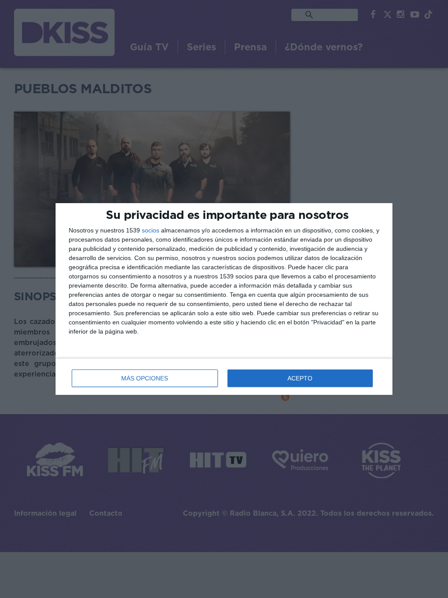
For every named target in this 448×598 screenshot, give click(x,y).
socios (150, 230)
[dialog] (224, 299)
